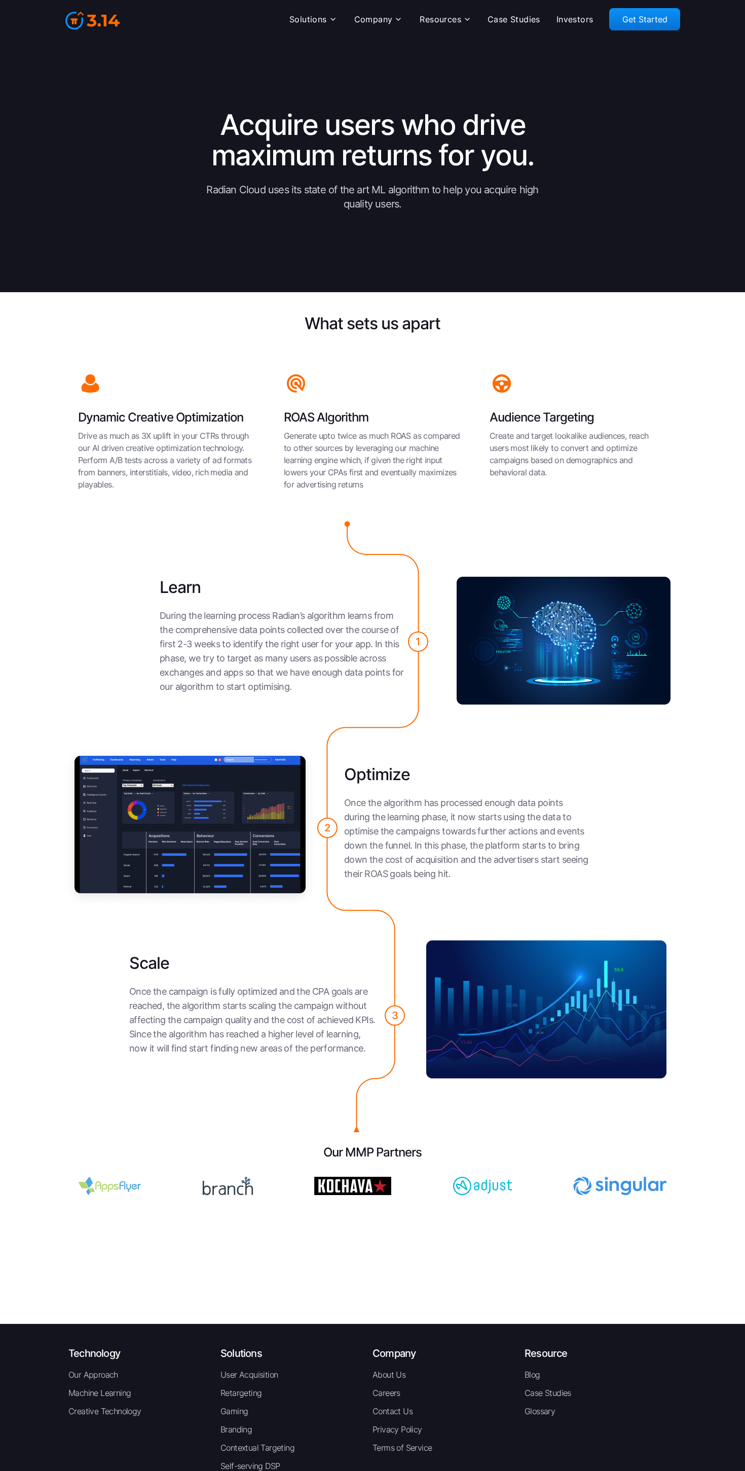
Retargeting (241, 1393)
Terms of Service (402, 1448)
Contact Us (392, 1411)
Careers (386, 1393)
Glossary (540, 1411)
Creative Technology (104, 1411)
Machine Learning (99, 1393)
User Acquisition (249, 1375)
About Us (388, 1375)
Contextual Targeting (257, 1448)
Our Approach (93, 1375)
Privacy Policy (397, 1429)
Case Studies (548, 1393)
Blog (532, 1375)
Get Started (644, 19)
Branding (236, 1429)
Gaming (234, 1411)
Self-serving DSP (250, 1466)
